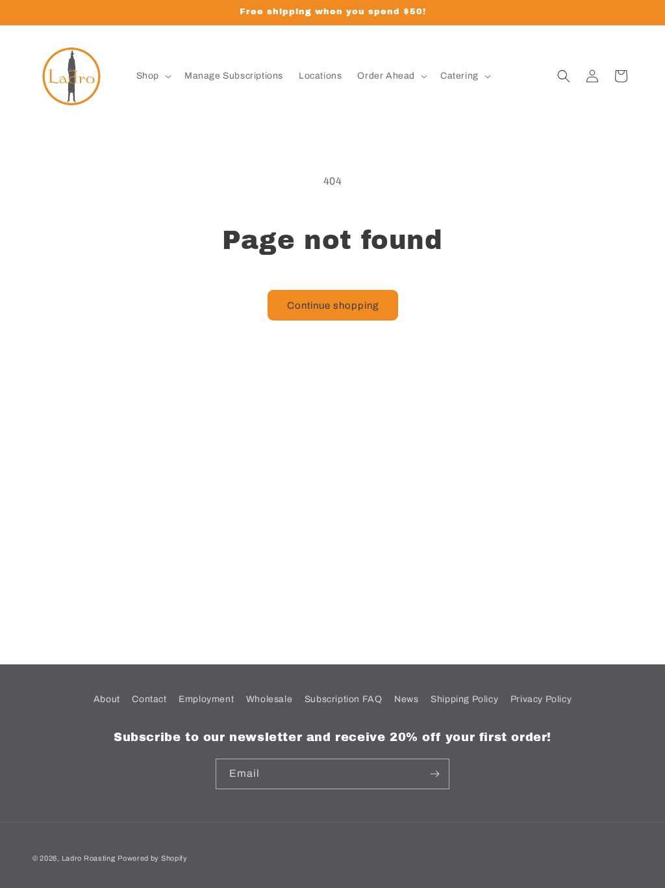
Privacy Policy (540, 699)
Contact (149, 699)
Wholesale (269, 699)
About (107, 699)
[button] (153, 76)
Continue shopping (333, 305)
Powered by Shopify (153, 858)
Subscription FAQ (344, 699)
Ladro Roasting (89, 858)
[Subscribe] (434, 774)
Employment (206, 699)
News (406, 699)
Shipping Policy (464, 699)
